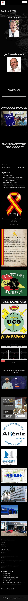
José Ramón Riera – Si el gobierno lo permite (13, 185)
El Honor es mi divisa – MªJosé (10, 182)
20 (14, 356)
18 (6, 356)
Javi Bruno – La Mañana (8, 175)
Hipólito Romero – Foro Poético (10, 184)
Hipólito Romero (12, 13)
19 (10, 356)
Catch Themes (17, 598)
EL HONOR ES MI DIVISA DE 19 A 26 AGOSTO (14, 582)
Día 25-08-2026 (6, 575)
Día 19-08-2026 (6, 580)
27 (14, 358)
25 (6, 358)
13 (14, 353)
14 (17, 353)
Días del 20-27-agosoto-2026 (9, 579)
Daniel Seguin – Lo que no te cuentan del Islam (14, 187)
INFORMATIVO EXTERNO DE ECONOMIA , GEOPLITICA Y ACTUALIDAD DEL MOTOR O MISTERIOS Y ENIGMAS (13, 179)
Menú (24, 2)
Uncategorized (5, 164)
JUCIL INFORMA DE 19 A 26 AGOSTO (12, 584)
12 (10, 353)
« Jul (13, 362)
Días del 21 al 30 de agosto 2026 (10, 577)
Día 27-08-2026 (6, 573)
